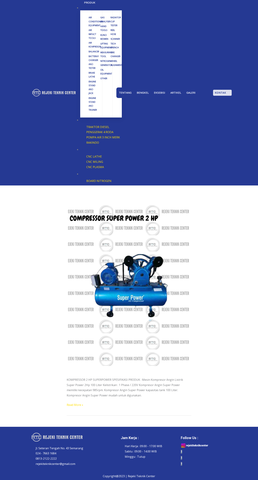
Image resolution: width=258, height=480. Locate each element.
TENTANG (125, 92)
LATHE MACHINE (90, 149)
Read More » (75, 404)
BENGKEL (143, 92)
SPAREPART (87, 174)
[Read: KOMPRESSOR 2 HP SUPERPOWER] (129, 284)
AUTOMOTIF (88, 7)
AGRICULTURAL (90, 120)
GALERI (191, 92)
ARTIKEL (175, 92)
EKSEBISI (159, 92)
